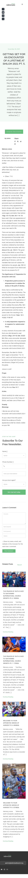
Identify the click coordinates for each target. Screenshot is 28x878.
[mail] (3, 19)
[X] (17, 141)
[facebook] (3, 9)
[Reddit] (20, 141)
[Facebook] (15, 141)
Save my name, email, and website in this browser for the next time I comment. (12, 544)
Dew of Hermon (17, 131)
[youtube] (3, 12)
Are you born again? (9, 480)
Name (4, 451)
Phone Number (8, 462)
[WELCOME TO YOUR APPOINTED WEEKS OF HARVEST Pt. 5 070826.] (14, 781)
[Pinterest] (15, 144)
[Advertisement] (14, 32)
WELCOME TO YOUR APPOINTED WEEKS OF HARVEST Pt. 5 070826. (11, 805)
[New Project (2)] (8, 3)
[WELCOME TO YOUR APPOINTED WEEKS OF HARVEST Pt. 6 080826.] (14, 709)
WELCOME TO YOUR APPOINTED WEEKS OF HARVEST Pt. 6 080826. (11, 723)
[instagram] (3, 15)
